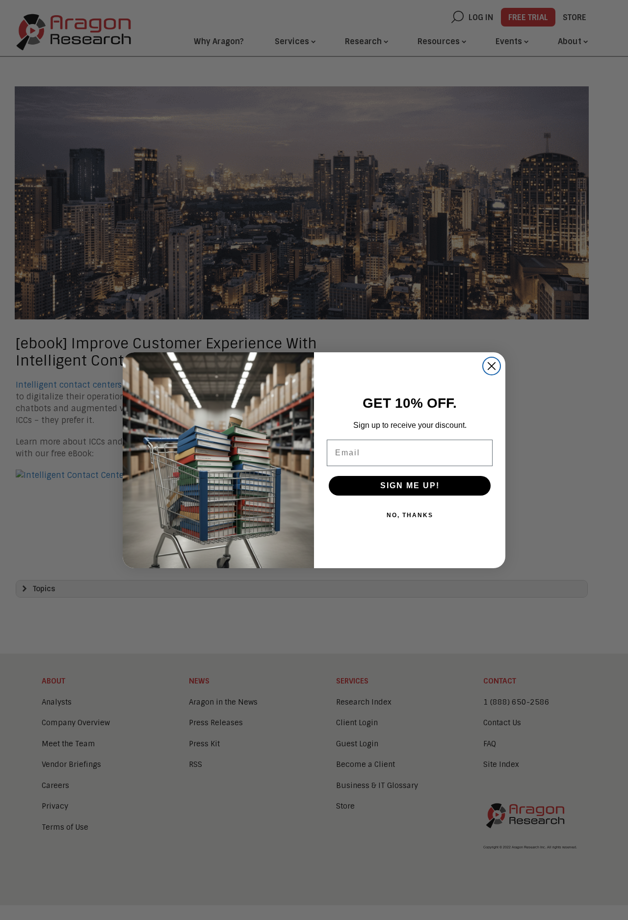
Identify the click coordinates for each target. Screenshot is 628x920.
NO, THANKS (410, 515)
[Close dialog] (491, 366)
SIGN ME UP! (410, 485)
